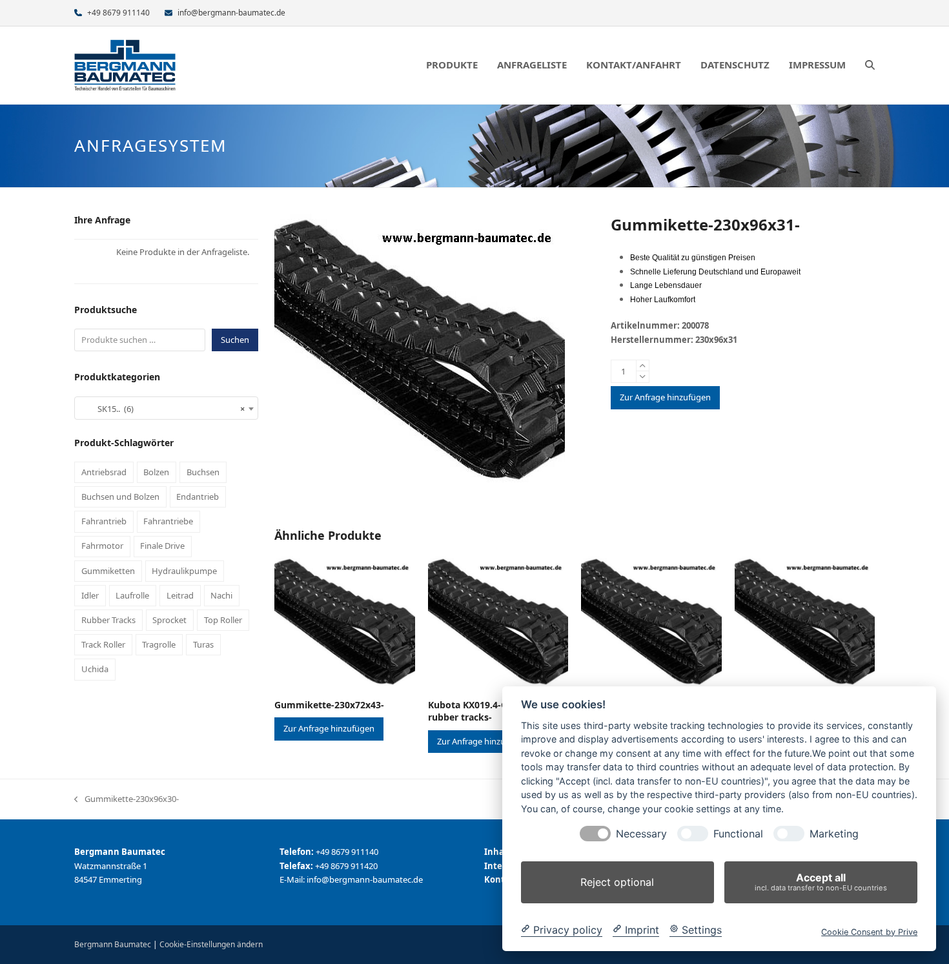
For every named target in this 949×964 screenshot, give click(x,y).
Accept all (821, 881)
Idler (90, 595)
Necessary (641, 834)
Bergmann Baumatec (112, 944)
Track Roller (103, 644)
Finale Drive (162, 545)
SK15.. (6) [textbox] (162, 409)
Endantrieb (197, 496)
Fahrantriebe (168, 521)
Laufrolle (132, 595)
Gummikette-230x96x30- (126, 799)
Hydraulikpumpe (184, 571)
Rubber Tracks (108, 620)
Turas (203, 644)
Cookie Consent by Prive (869, 931)
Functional (738, 834)
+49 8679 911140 (118, 12)
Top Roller (223, 620)
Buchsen (203, 472)
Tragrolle (159, 644)
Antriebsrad (104, 472)
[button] (869, 65)
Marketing (834, 834)
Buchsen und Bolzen (120, 496)
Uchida (94, 669)
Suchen (235, 339)
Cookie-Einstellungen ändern (211, 944)
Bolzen (156, 472)
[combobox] (166, 408)
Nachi (221, 595)
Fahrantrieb (104, 521)
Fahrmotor (102, 545)
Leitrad (180, 595)
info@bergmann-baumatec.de (231, 12)
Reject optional (617, 882)
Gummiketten (108, 571)
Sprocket (169, 620)
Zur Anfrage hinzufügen (665, 397)
